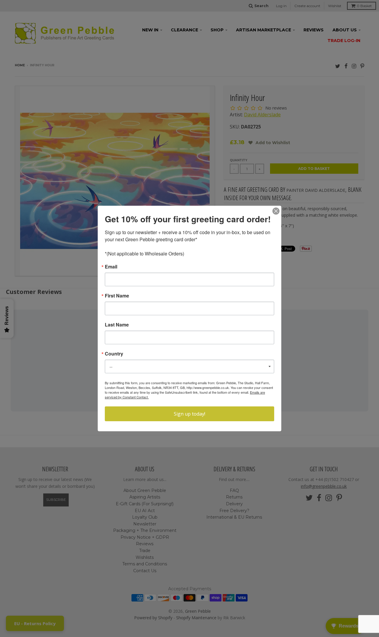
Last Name (117, 324)
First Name (117, 295)
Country (114, 353)
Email (111, 266)
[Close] (276, 211)
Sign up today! (189, 414)
